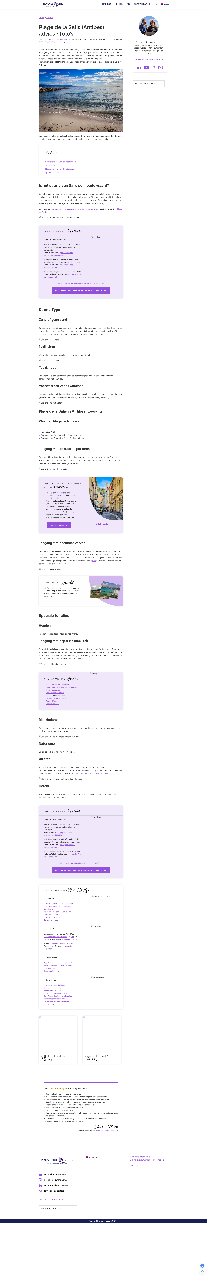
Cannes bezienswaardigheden (55, 988)
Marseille (56, 939)
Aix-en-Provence (70, 939)
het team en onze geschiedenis (149, 59)
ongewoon (48, 949)
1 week (61, 943)
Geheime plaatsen (51, 920)
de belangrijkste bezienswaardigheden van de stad (75, 209)
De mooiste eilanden (52, 917)
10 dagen (69, 943)
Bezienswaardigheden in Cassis (56, 999)
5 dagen (53, 943)
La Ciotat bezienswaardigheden (56, 1001)
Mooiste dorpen (50, 909)
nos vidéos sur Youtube (55, 1174)
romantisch (69, 946)
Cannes (47, 939)
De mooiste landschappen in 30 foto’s (58, 903)
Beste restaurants (53, 690)
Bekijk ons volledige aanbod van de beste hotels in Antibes (81, 283)
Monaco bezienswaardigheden (56, 993)
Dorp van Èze (49, 1004)
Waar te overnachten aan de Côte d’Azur (59, 963)
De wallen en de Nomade (56, 698)
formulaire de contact (54, 1191)
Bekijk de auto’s (57, 525)
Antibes (49, 17)
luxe (77, 946)
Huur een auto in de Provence (55, 937)
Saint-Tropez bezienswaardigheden (58, 996)
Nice (72, 937)
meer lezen (60, 42)
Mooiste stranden (52, 704)
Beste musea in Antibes (55, 693)
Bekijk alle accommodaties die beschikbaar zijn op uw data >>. (80, 290)
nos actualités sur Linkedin (56, 1185)
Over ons (134, 1165)
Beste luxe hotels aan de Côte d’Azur (58, 966)
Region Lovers (62, 39)
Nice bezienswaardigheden (54, 985)
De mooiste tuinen (51, 914)
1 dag (63, 695)
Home (41, 17)
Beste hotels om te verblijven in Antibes (61, 687)
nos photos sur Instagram (55, 1180)
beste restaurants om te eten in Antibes (89, 773)
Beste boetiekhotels (51, 971)
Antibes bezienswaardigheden (58, 685)
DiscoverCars (59, 495)
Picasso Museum (52, 701)
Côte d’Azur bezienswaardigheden (57, 906)
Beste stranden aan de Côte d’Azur (57, 912)
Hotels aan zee (49, 968)
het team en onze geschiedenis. (105, 1130)
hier (94, 560)
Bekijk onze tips (102, 524)
